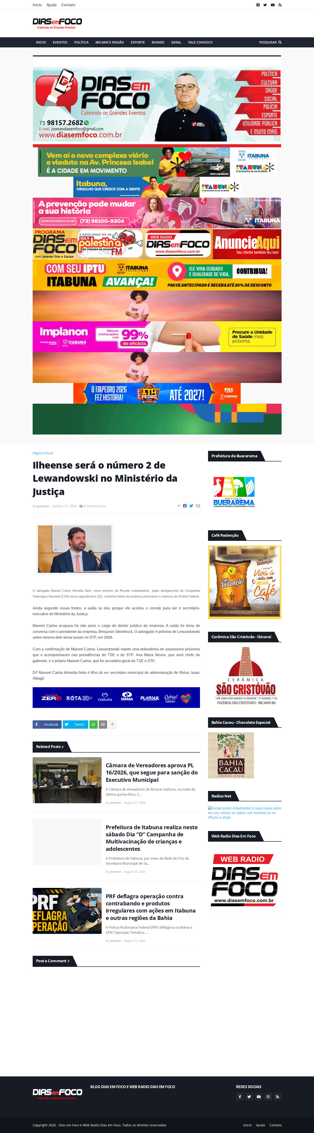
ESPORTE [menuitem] (138, 42)
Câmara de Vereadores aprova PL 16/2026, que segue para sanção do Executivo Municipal (152, 772)
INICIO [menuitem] (41, 42)
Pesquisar (268, 42)
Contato (68, 4)
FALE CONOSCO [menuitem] (200, 42)
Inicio (37, 4)
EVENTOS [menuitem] (60, 42)
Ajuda (52, 4)
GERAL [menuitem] (176, 42)
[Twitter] (191, 506)
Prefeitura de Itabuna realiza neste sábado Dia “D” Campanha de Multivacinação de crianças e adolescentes (152, 837)
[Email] (198, 506)
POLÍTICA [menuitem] (81, 42)
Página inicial (43, 453)
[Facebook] (185, 506)
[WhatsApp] (93, 724)
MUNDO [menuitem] (158, 42)
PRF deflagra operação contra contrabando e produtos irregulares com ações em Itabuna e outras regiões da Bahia (151, 906)
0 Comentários (95, 506)
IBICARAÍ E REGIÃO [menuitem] (109, 42)
